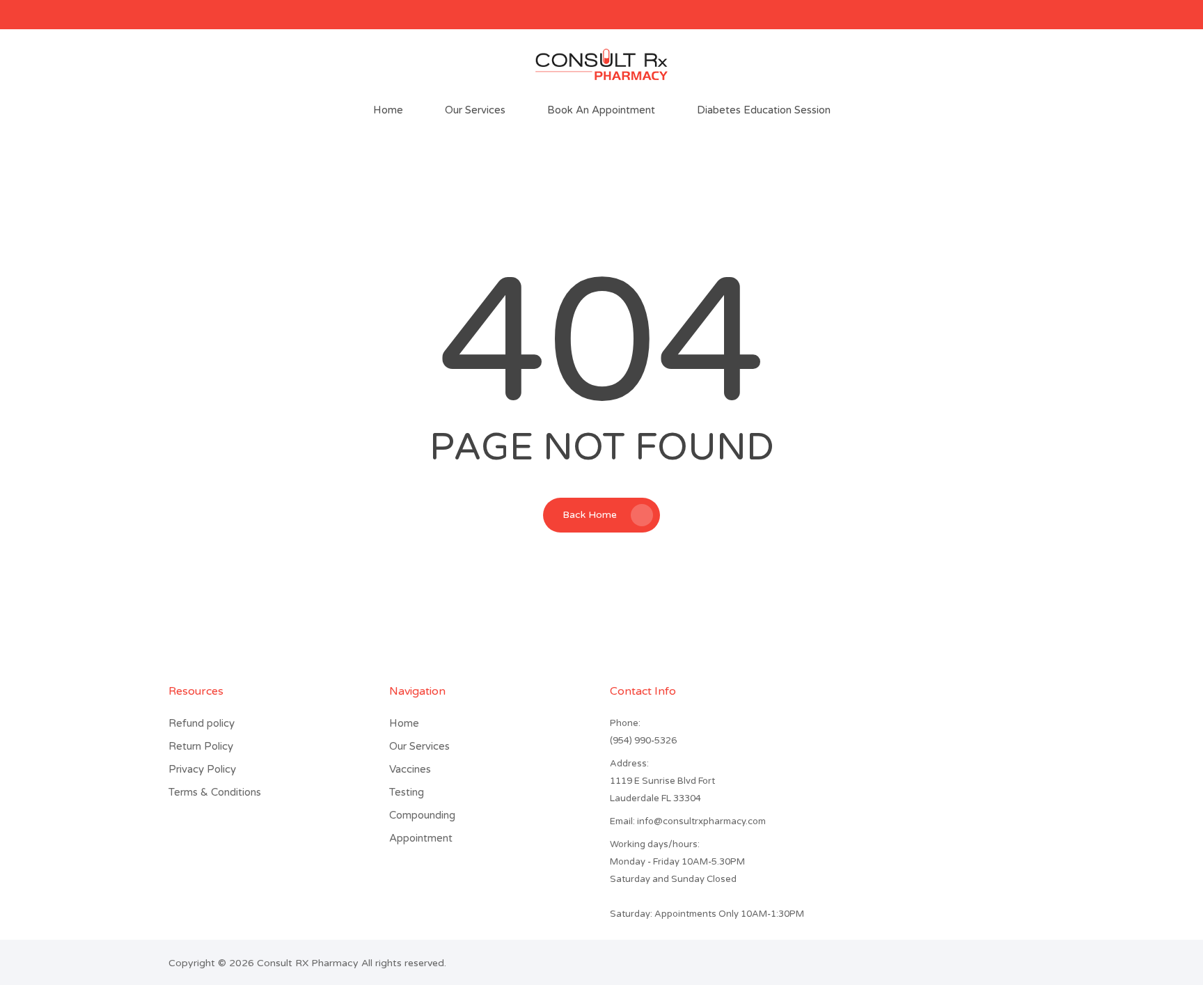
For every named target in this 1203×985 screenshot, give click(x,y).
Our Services (419, 746)
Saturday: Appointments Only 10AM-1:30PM (707, 914)
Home (404, 723)
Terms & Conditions (214, 792)
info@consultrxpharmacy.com (688, 821)
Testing (406, 792)
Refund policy (201, 723)
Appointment (421, 838)
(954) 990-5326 (643, 740)
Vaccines (410, 769)
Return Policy (200, 746)
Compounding (422, 815)
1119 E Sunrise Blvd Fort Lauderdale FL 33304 (662, 789)
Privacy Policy (202, 769)
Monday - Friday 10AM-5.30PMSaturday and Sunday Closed (677, 870)
